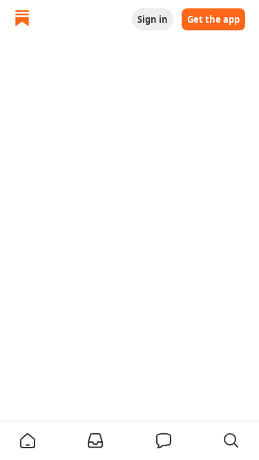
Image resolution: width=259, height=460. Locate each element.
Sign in (152, 19)
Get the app (213, 19)
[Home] (22, 20)
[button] (28, 441)
